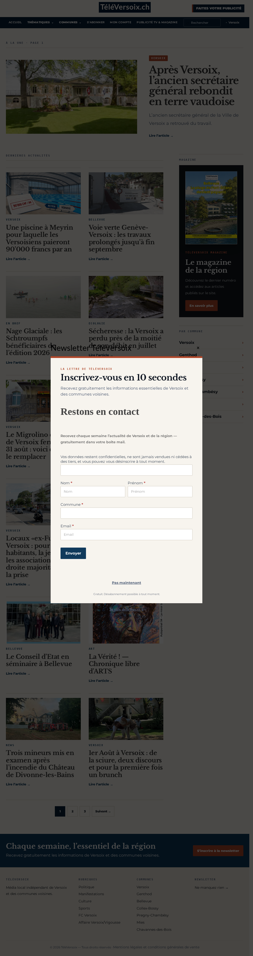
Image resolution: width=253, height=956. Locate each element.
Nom (66, 483)
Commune (72, 504)
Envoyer (73, 553)
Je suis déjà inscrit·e (126, 609)
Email (67, 526)
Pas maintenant (126, 582)
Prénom (137, 483)
